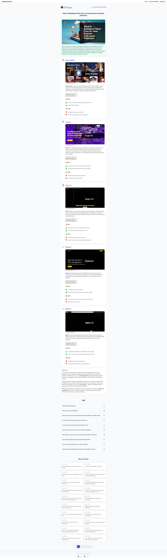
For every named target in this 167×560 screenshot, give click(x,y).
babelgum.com (7, 1)
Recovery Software (154, 1)
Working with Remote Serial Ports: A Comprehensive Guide (94, 531)
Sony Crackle (69, 60)
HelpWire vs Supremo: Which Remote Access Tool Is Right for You (94, 491)
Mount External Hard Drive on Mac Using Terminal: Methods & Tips (70, 531)
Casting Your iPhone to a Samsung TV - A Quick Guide (71, 539)
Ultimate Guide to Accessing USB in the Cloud (72, 475)
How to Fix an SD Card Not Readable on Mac (72, 515)
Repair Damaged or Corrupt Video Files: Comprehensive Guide (95, 475)
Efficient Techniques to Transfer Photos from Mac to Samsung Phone (71, 499)
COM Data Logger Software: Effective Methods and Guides (94, 483)
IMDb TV (68, 309)
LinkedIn (87, 556)
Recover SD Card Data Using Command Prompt (71, 467)
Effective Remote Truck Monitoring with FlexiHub (95, 523)
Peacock (68, 247)
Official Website (71, 94)
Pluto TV (68, 185)
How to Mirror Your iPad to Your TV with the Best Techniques (94, 539)
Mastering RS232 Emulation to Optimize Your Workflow (72, 491)
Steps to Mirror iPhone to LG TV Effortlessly (70, 523)
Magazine (162, 1)
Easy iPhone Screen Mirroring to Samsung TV (93, 515)
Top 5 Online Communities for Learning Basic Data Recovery (71, 507)
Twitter (81, 556)
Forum (146, 1)
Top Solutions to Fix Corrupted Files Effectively (71, 483)
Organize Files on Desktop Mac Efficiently (92, 507)
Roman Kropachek (68, 7)
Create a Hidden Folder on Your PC (93, 466)
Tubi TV (68, 122)
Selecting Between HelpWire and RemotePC (93, 499)
